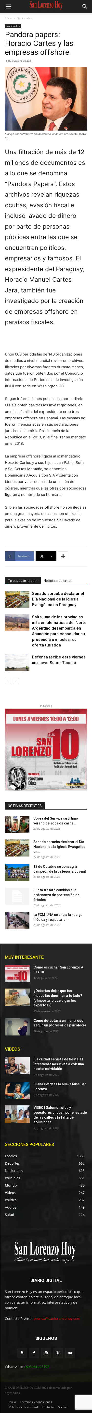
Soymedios (12, 1393)
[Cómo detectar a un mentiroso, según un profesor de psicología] (17, 1026)
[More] (63, 556)
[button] (8, 6)
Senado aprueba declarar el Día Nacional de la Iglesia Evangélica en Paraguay (58, 599)
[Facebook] (34, 1353)
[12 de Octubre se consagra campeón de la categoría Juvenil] (17, 872)
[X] (58, 1353)
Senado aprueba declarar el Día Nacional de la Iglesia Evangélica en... (59, 847)
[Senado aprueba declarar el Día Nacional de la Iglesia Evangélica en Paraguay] (17, 599)
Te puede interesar (23, 581)
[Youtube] (70, 1353)
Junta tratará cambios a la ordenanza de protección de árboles (56, 895)
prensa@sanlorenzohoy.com (57, 1318)
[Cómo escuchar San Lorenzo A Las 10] (17, 973)
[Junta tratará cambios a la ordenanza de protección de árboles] (17, 896)
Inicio (8, 18)
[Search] (85, 6)
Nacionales (24, 18)
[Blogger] (22, 1353)
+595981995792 (36, 1366)
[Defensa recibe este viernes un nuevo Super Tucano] (17, 662)
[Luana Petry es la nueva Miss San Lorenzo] (17, 1090)
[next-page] (16, 681)
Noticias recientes (58, 581)
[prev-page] (8, 681)
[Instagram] (46, 1353)
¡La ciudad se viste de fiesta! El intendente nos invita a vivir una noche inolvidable (59, 1064)
